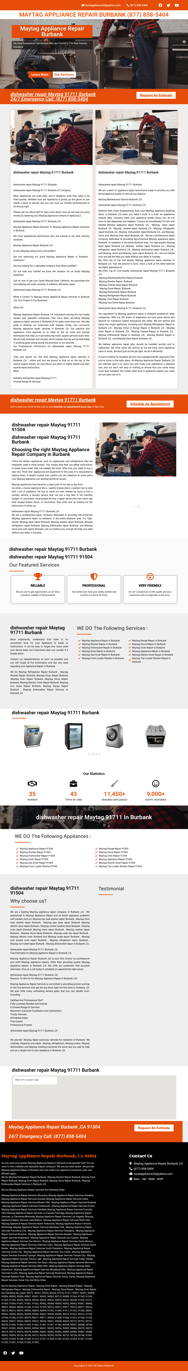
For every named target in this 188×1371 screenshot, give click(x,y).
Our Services (64, 74)
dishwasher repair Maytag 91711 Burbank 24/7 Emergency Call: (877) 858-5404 (53, 96)
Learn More (40, 74)
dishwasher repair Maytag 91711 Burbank (53, 400)
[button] (133, 506)
